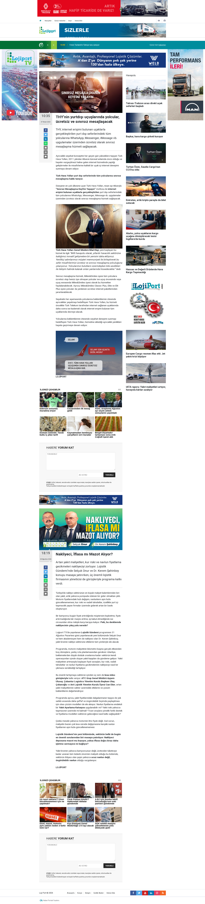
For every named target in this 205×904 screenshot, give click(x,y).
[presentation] (48, 45)
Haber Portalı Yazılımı (51, 900)
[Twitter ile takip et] (139, 893)
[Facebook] (46, 130)
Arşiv (70, 21)
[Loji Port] (47, 30)
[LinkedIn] (46, 139)
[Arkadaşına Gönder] (46, 148)
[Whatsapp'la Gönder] (46, 143)
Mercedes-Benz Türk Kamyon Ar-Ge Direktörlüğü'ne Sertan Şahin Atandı (99, 45)
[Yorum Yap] (46, 156)
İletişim (88, 893)
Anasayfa (70, 893)
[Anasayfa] (40, 21)
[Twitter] (46, 134)
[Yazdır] (46, 152)
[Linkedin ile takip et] (151, 893)
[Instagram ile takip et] (157, 893)
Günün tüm (158, 45)
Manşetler (48, 21)
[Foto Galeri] (164, 20)
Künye (79, 893)
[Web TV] (159, 20)
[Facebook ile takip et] (133, 893)
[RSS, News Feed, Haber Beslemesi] (163, 893)
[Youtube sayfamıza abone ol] (145, 893)
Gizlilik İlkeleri (98, 893)
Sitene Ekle (78, 21)
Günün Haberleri (59, 21)
